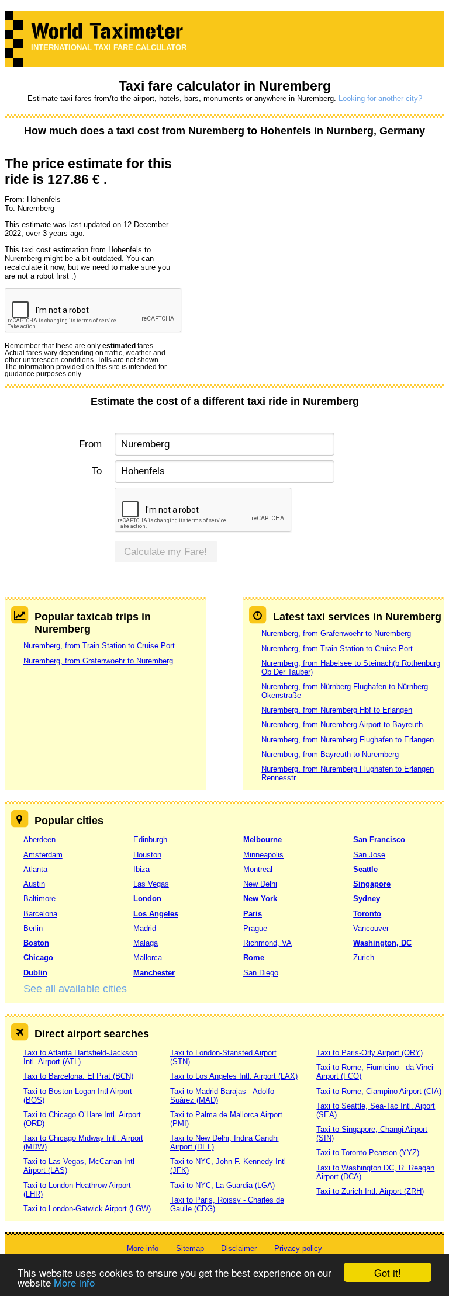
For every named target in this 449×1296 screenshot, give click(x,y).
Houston (147, 854)
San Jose (369, 854)
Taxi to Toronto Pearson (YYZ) (367, 1152)
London (147, 898)
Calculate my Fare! (165, 551)
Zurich (363, 957)
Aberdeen (39, 839)
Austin (34, 884)
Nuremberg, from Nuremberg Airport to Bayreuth (342, 724)
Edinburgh (150, 839)
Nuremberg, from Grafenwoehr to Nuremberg (98, 660)
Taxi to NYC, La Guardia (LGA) (222, 1185)
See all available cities (75, 989)
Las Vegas (151, 884)
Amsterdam (43, 854)
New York (260, 898)
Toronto (367, 913)
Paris (252, 913)
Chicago (38, 957)
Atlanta (35, 869)
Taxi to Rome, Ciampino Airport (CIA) (378, 1091)
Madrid (144, 928)
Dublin (35, 972)
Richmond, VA (267, 943)
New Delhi (260, 884)
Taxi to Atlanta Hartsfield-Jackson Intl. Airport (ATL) (80, 1057)
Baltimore (39, 898)
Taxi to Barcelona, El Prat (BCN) (78, 1076)
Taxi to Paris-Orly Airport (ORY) (369, 1052)
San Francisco (379, 839)
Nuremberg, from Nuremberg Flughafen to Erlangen (347, 739)
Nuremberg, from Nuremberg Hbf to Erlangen (336, 710)
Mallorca (147, 957)
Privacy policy (298, 1248)
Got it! (387, 1272)
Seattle (365, 869)
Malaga (145, 943)
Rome (253, 957)
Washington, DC (382, 943)
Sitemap (190, 1248)
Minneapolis (263, 854)
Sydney (366, 898)
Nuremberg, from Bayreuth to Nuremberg (330, 754)
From (90, 444)
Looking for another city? (380, 98)
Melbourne (262, 839)
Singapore (372, 884)
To (97, 471)
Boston (36, 943)
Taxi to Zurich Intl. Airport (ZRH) (370, 1191)
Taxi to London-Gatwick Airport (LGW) (87, 1208)
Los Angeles (155, 913)
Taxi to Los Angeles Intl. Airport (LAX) (234, 1076)
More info (74, 1282)
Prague (255, 928)
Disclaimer (239, 1248)
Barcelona (40, 913)
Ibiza (141, 869)
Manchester (154, 972)
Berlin (33, 928)
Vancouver (371, 928)
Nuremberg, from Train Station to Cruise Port (99, 645)
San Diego (260, 972)
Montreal (257, 869)
